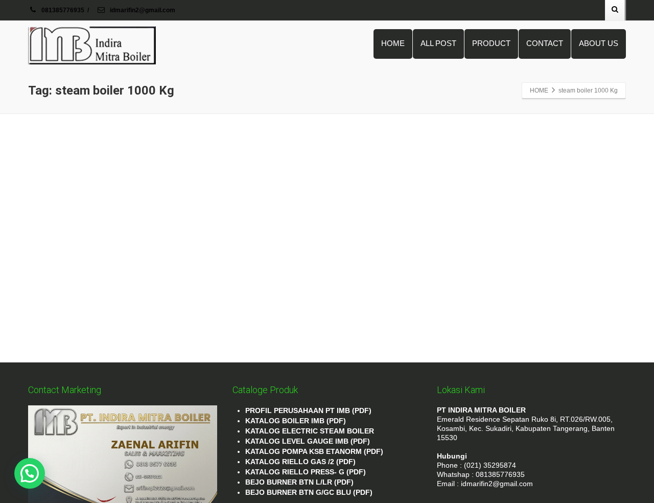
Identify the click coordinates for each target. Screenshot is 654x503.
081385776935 (63, 10)
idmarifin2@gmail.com (141, 10)
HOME (393, 43)
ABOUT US (598, 43)
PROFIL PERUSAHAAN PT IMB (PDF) (308, 410)
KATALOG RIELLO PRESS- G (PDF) (305, 472)
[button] (29, 473)
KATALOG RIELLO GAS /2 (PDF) (300, 462)
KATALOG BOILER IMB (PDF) (295, 421)
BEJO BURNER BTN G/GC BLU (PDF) (308, 492)
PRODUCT (491, 43)
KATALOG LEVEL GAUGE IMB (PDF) (307, 441)
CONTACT (544, 43)
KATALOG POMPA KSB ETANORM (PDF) (314, 451)
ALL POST (438, 43)
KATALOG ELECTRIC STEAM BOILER (309, 431)
